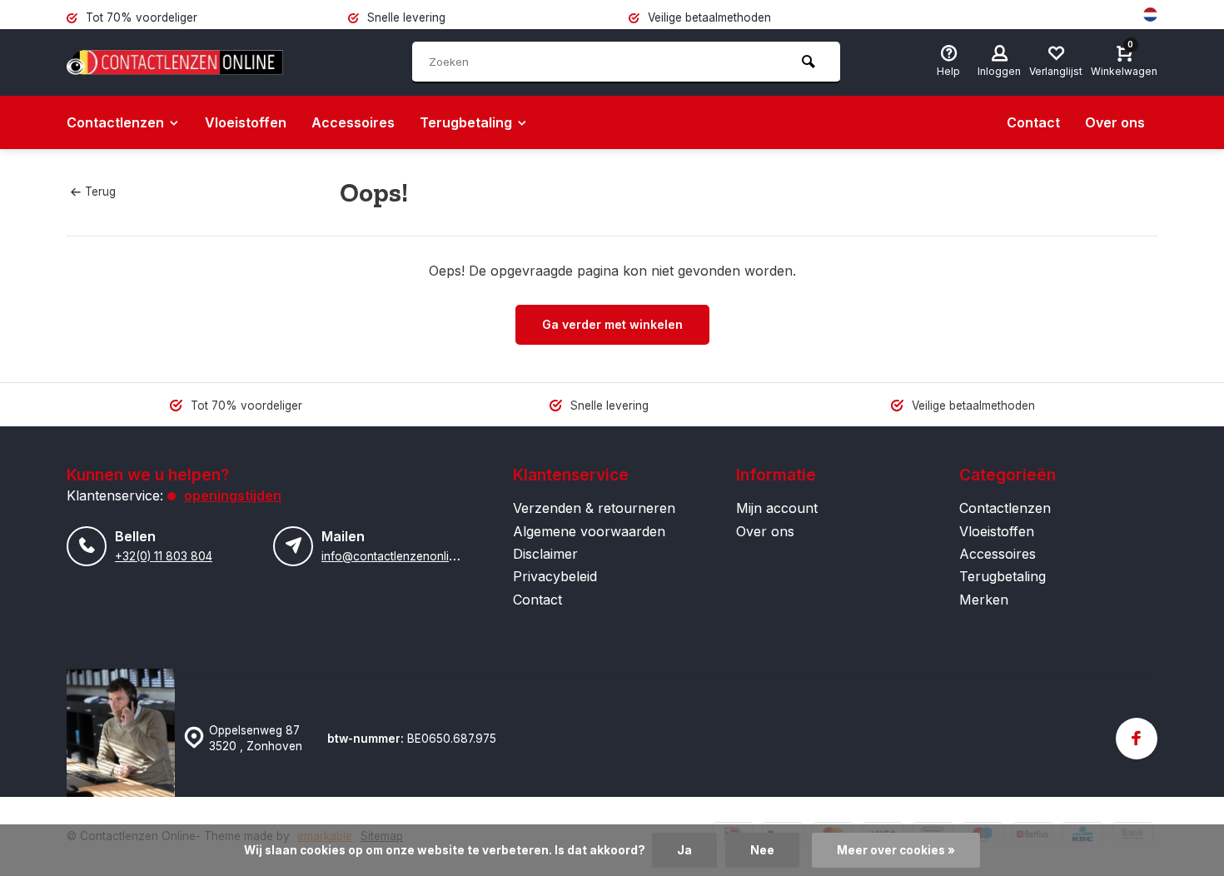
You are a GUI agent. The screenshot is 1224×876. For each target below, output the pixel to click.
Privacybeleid (555, 576)
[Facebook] (1136, 738)
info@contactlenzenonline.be (399, 556)
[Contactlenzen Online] (175, 62)
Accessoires (353, 122)
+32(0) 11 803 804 (163, 556)
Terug (100, 191)
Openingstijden (232, 495)
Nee (762, 850)
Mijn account (777, 508)
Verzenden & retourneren (594, 508)
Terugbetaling (466, 122)
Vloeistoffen (245, 122)
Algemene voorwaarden (589, 531)
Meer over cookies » (896, 850)
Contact (1033, 122)
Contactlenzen (115, 122)
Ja (684, 850)
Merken (983, 599)
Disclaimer (545, 553)
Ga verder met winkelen (612, 324)
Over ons (1115, 122)
